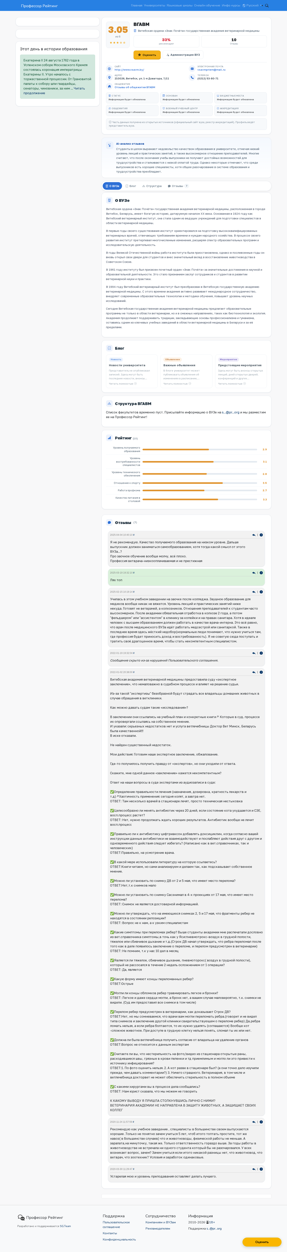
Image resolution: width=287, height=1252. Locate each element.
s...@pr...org (230, 412)
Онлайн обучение (207, 5)
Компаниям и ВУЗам (160, 1222)
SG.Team (65, 1226)
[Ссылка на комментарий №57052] (254, 591)
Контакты (110, 1233)
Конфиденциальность (119, 1239)
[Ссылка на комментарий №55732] (254, 671)
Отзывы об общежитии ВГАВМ (135, 87)
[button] (267, 5)
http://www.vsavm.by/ (129, 69)
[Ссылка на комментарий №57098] (254, 572)
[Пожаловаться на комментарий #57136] (261, 534)
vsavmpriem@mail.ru (211, 69)
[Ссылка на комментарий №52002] (254, 1168)
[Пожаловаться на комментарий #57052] (261, 591)
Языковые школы (180, 5)
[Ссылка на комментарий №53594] (254, 1121)
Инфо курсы (231, 5)
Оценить (149, 55)
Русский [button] (252, 5)
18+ (212, 1222)
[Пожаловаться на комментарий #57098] (261, 572)
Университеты (154, 5)
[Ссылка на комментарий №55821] (254, 652)
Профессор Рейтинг (39, 6)
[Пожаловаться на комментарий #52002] (261, 1168)
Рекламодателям (157, 1228)
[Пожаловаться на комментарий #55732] (261, 671)
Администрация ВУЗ (185, 54)
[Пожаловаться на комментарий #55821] (261, 652)
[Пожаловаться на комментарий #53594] (261, 1121)
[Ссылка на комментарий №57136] (254, 534)
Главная (136, 5)
